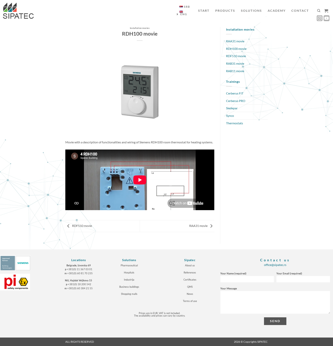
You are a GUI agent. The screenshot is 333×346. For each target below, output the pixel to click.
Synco (230, 115)
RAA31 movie (198, 225)
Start (203, 10)
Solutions (251, 10)
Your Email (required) (289, 273)
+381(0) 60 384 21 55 (80, 288)
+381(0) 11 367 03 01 (79, 269)
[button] (318, 10)
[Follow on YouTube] (326, 18)
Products (225, 10)
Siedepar (232, 108)
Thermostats (234, 123)
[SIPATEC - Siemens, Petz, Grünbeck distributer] (18, 11)
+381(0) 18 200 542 (79, 284)
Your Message (228, 288)
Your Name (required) (233, 273)
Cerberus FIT (234, 93)
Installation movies (140, 28)
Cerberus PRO (235, 101)
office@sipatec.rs (275, 265)
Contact (300, 10)
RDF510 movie (81, 225)
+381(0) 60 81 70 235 (80, 273)
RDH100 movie (236, 48)
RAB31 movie (235, 63)
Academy (277, 10)
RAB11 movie (235, 71)
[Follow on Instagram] (319, 18)
